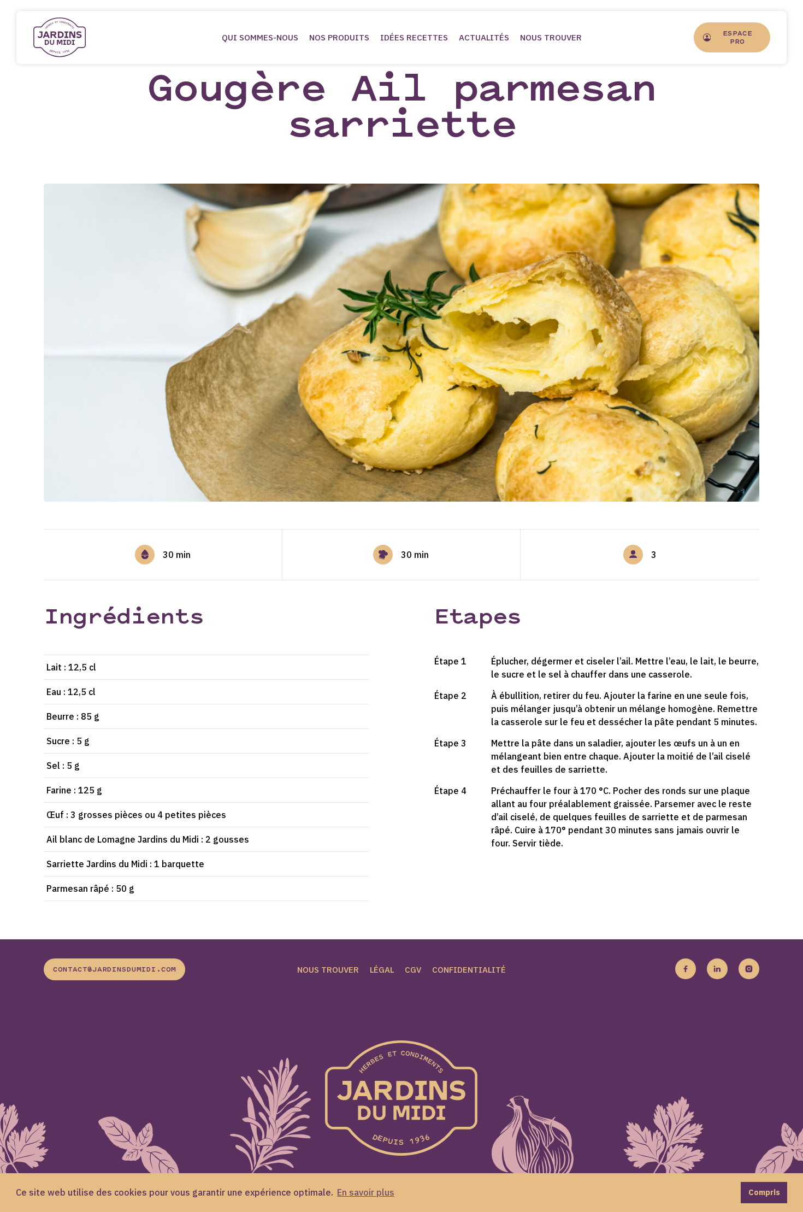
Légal (382, 969)
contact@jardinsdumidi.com (114, 970)
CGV (413, 969)
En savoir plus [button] (365, 1192)
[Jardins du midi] (71, 37)
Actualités (484, 37)
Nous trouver (551, 37)
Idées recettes (414, 37)
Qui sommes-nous (260, 37)
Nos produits (339, 37)
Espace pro (737, 38)
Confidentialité (469, 969)
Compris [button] (764, 1192)
